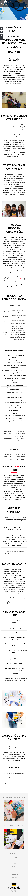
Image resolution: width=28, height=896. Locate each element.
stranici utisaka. (18, 605)
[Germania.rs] (14, 886)
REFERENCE (15, 874)
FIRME (14, 863)
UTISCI (14, 869)
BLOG (14, 872)
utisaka (19, 279)
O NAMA (15, 857)
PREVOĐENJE (14, 866)
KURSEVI (14, 860)
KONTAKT (13, 779)
